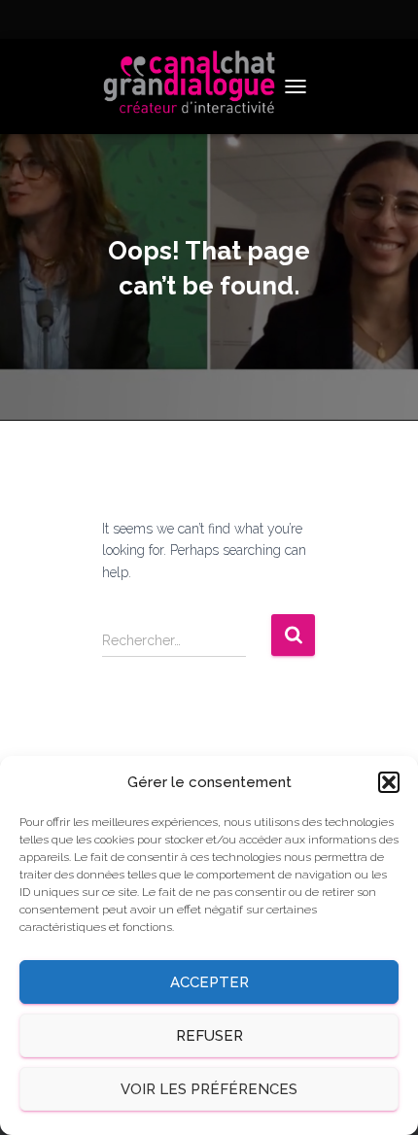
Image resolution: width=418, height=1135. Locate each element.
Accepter (209, 982)
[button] (389, 782)
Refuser (209, 1036)
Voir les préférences (209, 1089)
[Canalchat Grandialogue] (197, 86)
